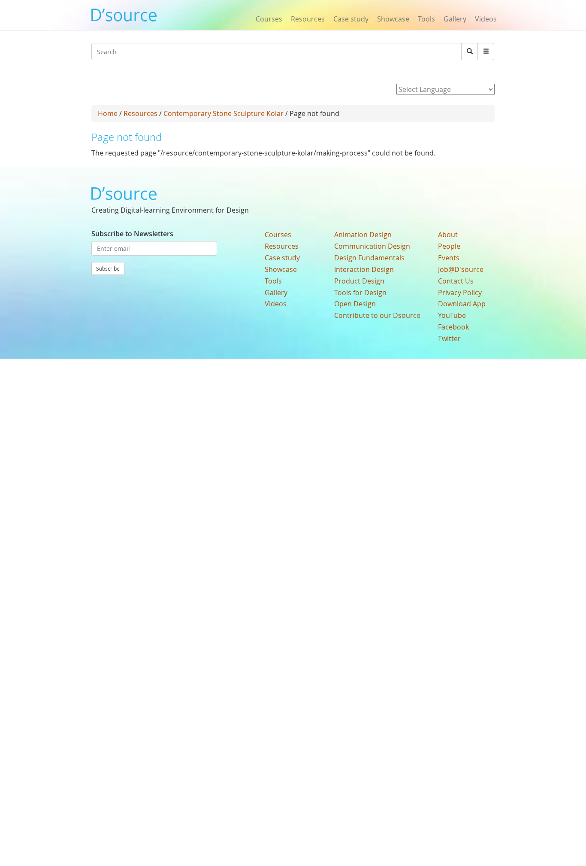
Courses (269, 19)
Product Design (359, 281)
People (449, 246)
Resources (308, 19)
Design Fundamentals (369, 257)
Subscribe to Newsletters (132, 233)
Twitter (449, 338)
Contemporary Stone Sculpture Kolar (223, 113)
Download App (462, 303)
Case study (351, 19)
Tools (426, 19)
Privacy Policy (460, 292)
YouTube (452, 315)
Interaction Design (364, 269)
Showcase (393, 19)
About (448, 234)
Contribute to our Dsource (377, 315)
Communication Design (372, 246)
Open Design (355, 303)
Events (448, 257)
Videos (486, 19)
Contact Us (456, 281)
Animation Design (363, 234)
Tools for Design (360, 292)
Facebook (453, 327)
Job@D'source (460, 269)
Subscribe (108, 268)
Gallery (455, 19)
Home (108, 113)
